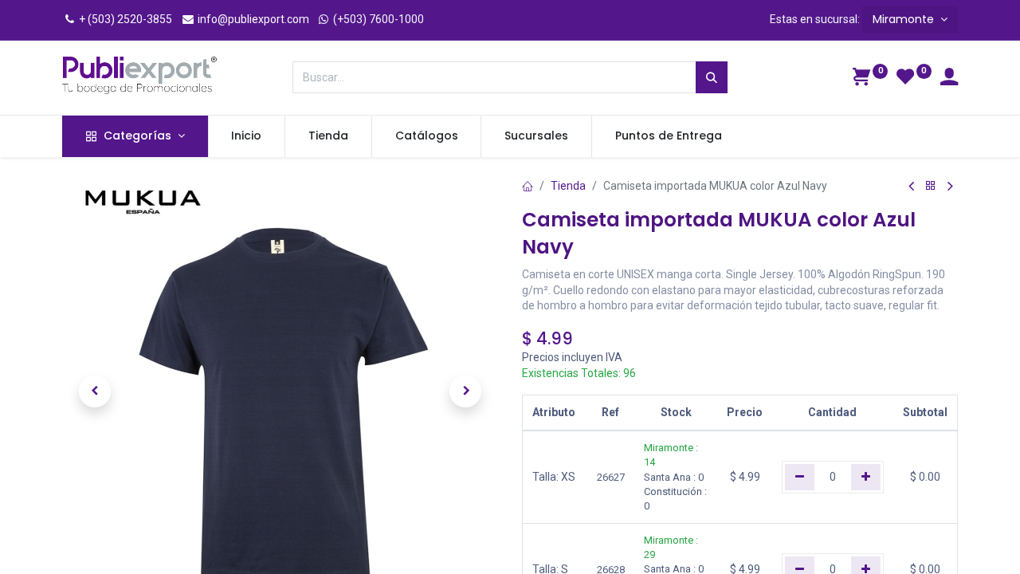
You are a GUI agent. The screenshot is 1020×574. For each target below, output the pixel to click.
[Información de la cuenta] (949, 79)
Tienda (568, 185)
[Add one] (866, 476)
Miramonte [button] (905, 19)
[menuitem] (247, 136)
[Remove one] (799, 476)
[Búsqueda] (712, 77)
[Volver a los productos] (930, 186)
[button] (95, 391)
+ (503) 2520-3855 (124, 19)
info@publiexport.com (252, 19)
